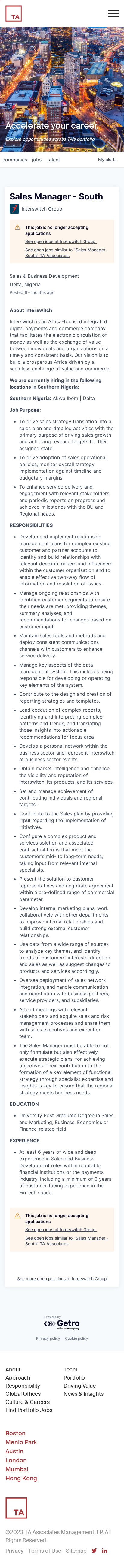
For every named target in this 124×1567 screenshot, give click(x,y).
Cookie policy (76, 1338)
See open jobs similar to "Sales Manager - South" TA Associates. (66, 252)
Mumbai (16, 1469)
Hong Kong (21, 1478)
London (16, 1460)
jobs (37, 160)
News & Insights (84, 1394)
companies (14, 160)
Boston (15, 1433)
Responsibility (22, 1385)
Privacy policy (48, 1338)
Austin (14, 1451)
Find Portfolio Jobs (28, 1410)
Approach (17, 1377)
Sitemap (76, 1550)
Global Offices (23, 1394)
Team (70, 1369)
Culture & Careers (27, 1402)
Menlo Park (21, 1442)
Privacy (14, 1550)
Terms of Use (44, 1550)
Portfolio (74, 1377)
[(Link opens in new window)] (94, 1551)
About (12, 1369)
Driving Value (80, 1385)
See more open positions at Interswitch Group (62, 1278)
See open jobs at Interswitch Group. (61, 241)
